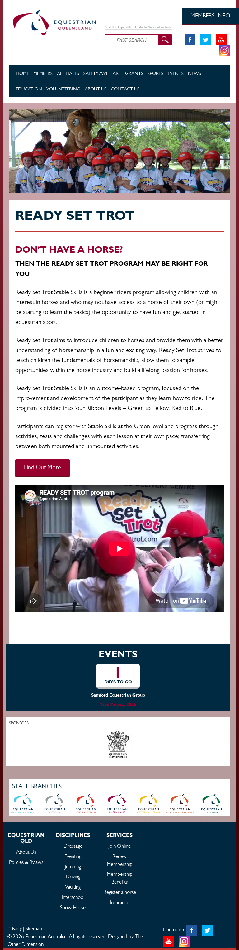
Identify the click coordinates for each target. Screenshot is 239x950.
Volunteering (63, 88)
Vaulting (73, 887)
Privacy (14, 928)
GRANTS (134, 73)
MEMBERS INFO (210, 15)
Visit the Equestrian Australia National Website (138, 27)
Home (22, 73)
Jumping (73, 866)
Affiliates (68, 73)
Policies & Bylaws (26, 862)
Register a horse (119, 892)
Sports (155, 73)
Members (43, 73)
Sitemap (34, 928)
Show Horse (73, 907)
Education (29, 88)
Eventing (72, 856)
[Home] (52, 21)
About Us (95, 88)
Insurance (119, 902)
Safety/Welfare (102, 73)
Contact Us (125, 88)
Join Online (119, 846)
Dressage (72, 846)
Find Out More (42, 467)
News (194, 73)
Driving (73, 876)
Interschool (73, 897)
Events (176, 73)
